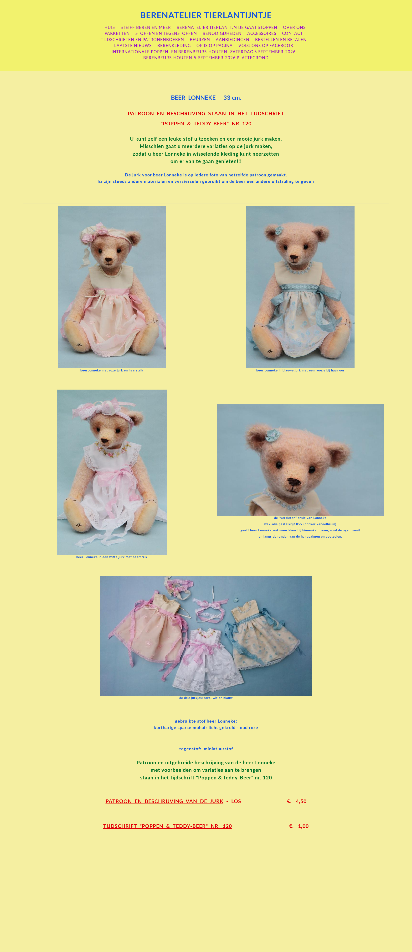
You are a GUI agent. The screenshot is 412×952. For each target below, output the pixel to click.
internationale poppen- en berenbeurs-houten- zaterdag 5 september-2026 (204, 52)
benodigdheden (222, 34)
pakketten (117, 34)
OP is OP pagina (214, 46)
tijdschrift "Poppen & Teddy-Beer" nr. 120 (221, 777)
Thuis (108, 28)
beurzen (200, 40)
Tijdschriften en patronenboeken (142, 40)
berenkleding (174, 46)
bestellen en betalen (281, 40)
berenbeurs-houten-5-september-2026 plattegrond (206, 58)
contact (292, 34)
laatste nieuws (133, 46)
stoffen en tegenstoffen (166, 34)
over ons (294, 28)
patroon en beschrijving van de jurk (164, 801)
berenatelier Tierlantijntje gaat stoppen (227, 28)
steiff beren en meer (146, 28)
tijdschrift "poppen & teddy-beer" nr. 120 (167, 826)
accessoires (261, 34)
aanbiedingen (232, 40)
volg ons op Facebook (265, 46)
